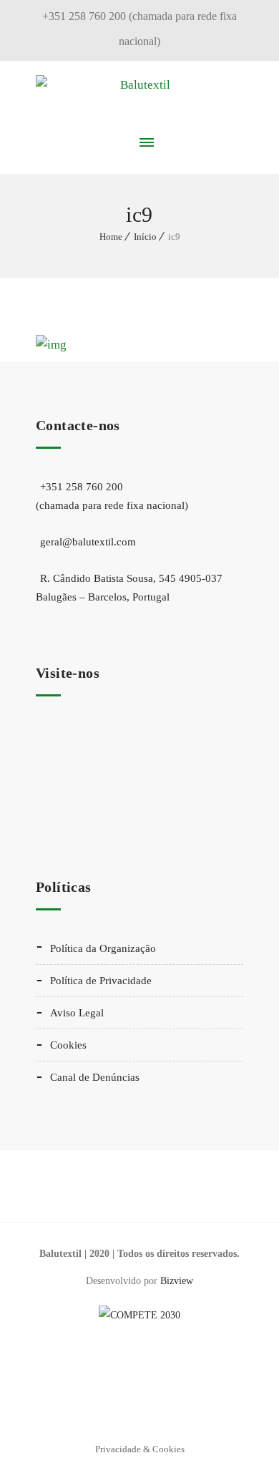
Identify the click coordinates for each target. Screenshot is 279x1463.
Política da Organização (103, 948)
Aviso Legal (77, 1013)
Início (145, 236)
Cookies (68, 1045)
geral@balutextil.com (88, 542)
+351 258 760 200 (112, 496)
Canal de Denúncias (95, 1077)
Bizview (176, 1280)
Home (110, 236)
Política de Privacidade (101, 980)
